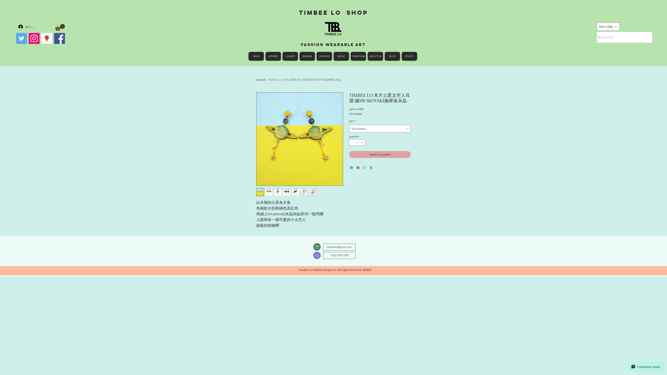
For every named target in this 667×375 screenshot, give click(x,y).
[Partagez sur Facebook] (351, 168)
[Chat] (317, 255)
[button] (60, 27)
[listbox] (608, 27)
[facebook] (59, 38)
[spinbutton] (357, 142)
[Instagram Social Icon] (34, 38)
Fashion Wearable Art (333, 44)
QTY (352, 121)
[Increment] (363, 142)
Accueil (260, 79)
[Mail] (317, 247)
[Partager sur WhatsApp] (365, 168)
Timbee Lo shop (333, 12)
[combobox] (380, 128)
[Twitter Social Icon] (21, 38)
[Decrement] (352, 142)
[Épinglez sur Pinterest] (358, 168)
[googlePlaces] (46, 38)
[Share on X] (371, 168)
